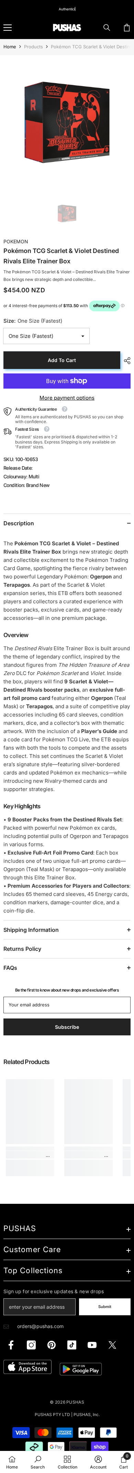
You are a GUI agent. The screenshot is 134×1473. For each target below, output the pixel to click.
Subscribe (67, 804)
